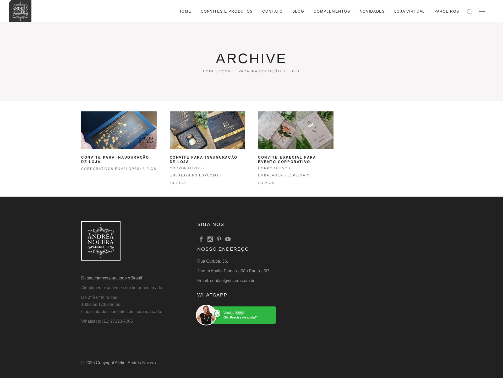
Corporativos (186, 168)
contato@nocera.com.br (232, 280)
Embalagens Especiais (195, 175)
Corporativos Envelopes (110, 169)
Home (209, 71)
